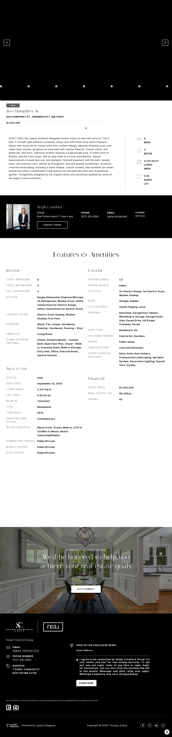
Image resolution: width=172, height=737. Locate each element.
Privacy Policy (128, 674)
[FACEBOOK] (142, 725)
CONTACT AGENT (52, 225)
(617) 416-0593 (90, 216)
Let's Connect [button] (86, 589)
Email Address (84, 650)
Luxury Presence (45, 725)
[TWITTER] (163, 725)
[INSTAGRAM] (149, 725)
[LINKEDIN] (156, 725)
